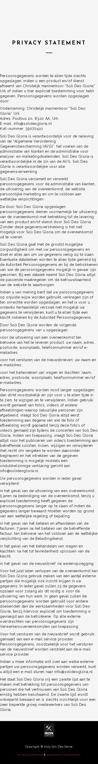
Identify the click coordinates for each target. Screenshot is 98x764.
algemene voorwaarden (64, 754)
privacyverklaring (30, 754)
